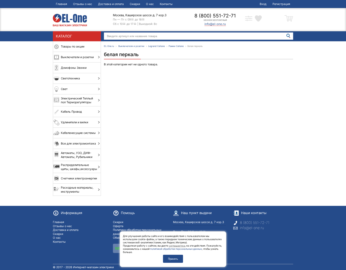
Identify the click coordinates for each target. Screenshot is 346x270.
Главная (61, 4)
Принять (173, 258)
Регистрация (281, 4)
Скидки (135, 4)
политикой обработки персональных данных (176, 248)
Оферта (118, 226)
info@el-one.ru (252, 228)
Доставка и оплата (111, 4)
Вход (263, 4)
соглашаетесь (177, 245)
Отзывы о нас (82, 4)
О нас (150, 4)
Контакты (166, 4)
